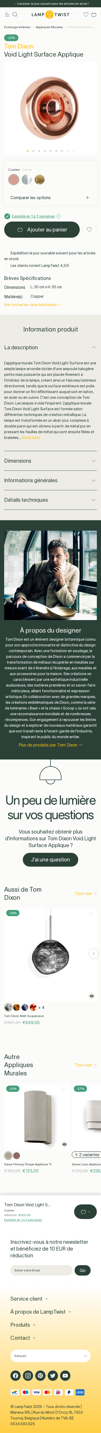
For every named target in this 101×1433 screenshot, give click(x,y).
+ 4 (41, 1007)
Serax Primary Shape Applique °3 (27, 1164)
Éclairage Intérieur (17, 27)
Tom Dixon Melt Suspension (24, 1016)
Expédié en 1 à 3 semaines (23, 1219)
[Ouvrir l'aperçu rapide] (92, 996)
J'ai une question (50, 859)
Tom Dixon (19, 46)
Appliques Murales (49, 27)
